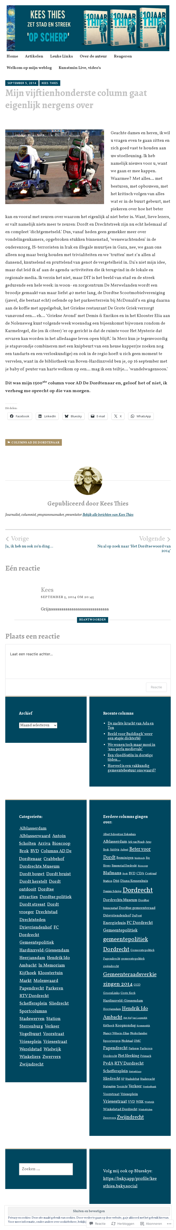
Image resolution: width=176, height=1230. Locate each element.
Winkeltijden (145, 1109)
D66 (116, 881)
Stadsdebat (132, 1079)
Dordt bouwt (31, 874)
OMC (137, 1041)
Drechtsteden (32, 920)
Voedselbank (149, 1086)
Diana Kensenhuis (134, 881)
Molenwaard (45, 981)
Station (53, 1019)
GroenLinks (111, 993)
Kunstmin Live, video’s (80, 68)
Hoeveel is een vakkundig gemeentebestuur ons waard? (132, 768)
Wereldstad (30, 1049)
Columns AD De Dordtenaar (35, 443)
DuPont (137, 916)
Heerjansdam (32, 958)
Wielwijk (52, 1049)
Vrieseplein (30, 1042)
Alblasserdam (33, 828)
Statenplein (109, 1086)
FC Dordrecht (140, 923)
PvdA (108, 1063)
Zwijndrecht (31, 1064)
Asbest (124, 850)
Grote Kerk (128, 993)
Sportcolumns (33, 1011)
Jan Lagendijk (139, 1018)
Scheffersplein (33, 1003)
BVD (34, 851)
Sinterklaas (135, 1071)
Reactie (156, 687)
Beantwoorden (92, 620)
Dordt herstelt (33, 882)
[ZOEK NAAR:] (46, 1169)
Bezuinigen (125, 858)
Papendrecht (31, 988)
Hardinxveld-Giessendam (44, 950)
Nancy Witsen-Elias (116, 1033)
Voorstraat (53, 1034)
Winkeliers (30, 1057)
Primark (145, 1056)
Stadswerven (31, 1019)
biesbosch (140, 858)
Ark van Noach (136, 842)
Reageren (123, 56)
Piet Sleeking (128, 1055)
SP (122, 1079)
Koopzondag (125, 1025)
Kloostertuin (50, 973)
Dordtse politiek (56, 897)
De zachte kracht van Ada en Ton (131, 725)
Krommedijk (143, 1026)
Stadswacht (147, 1079)
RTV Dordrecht (34, 996)
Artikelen (34, 56)
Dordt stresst (32, 904)
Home (12, 56)
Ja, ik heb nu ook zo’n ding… (29, 542)
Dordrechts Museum (39, 866)
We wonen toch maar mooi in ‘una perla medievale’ (131, 747)
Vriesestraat (55, 1042)
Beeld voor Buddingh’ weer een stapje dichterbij (130, 736)
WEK (140, 1101)
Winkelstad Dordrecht (120, 1109)
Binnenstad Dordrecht (124, 866)
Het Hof (127, 1018)
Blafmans (112, 873)
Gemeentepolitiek (36, 943)
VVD (131, 1101)
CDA (140, 873)
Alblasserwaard (34, 836)
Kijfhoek (27, 973)
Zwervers (51, 1057)
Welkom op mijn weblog (29, 68)
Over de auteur (93, 56)
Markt (25, 981)
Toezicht (122, 1087)
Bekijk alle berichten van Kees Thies (107, 514)
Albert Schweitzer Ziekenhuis (119, 834)
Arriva (44, 844)
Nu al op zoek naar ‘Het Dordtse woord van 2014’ (134, 544)
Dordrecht (138, 890)
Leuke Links (61, 56)
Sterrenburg (31, 1026)
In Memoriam (51, 965)
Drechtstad (47, 912)
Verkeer (52, 1026)
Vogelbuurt (30, 1034)
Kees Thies (50, 83)
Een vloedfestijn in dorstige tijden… (130, 757)
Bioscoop (61, 844)
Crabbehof (54, 859)
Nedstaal (127, 1041)
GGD (137, 985)
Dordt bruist (58, 874)
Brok (24, 851)
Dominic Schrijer (112, 891)
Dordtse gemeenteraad (137, 907)
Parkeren (54, 988)
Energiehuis (114, 923)
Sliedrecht (59, 1003)
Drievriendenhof (35, 927)
